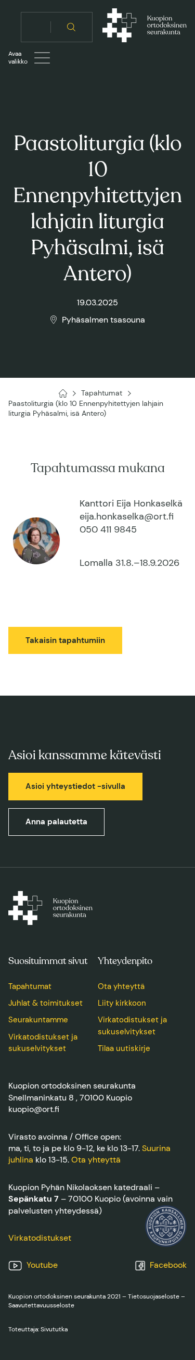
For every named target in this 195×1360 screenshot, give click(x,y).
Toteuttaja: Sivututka (38, 1329)
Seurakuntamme (38, 1020)
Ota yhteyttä (121, 986)
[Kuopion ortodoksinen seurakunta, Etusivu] (144, 27)
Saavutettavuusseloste (41, 1305)
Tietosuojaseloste (153, 1296)
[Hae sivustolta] (71, 27)
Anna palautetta (56, 822)
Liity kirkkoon (122, 1003)
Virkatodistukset (39, 1237)
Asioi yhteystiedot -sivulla (75, 786)
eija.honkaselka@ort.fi (127, 516)
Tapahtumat (29, 986)
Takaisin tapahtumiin (65, 640)
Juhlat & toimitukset (45, 1003)
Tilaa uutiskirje (124, 1048)
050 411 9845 (108, 529)
